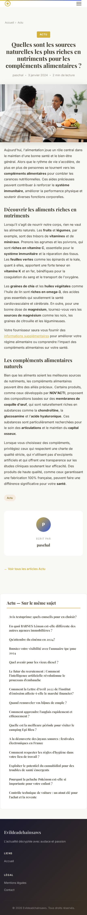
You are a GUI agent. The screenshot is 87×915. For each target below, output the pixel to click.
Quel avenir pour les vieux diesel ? (33, 662)
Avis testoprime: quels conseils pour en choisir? (42, 617)
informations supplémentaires (26, 336)
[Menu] (79, 3)
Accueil (9, 22)
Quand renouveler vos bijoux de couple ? (38, 703)
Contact (9, 889)
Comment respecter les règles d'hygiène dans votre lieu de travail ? (41, 754)
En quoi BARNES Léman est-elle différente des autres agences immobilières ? (42, 628)
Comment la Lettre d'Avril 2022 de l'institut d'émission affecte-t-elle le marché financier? (41, 691)
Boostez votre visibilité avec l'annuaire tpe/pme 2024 (42, 651)
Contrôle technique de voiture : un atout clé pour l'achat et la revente (43, 795)
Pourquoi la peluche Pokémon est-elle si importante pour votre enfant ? (37, 781)
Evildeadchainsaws (22, 832)
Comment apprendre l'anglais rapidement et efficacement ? (40, 714)
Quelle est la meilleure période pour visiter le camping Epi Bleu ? (41, 727)
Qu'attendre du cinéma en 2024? (32, 639)
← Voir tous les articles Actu (24, 569)
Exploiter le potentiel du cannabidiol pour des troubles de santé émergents (41, 768)
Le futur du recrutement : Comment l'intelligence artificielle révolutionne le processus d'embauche (37, 675)
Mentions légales (15, 882)
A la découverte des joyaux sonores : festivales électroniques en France (41, 741)
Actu (20, 22)
